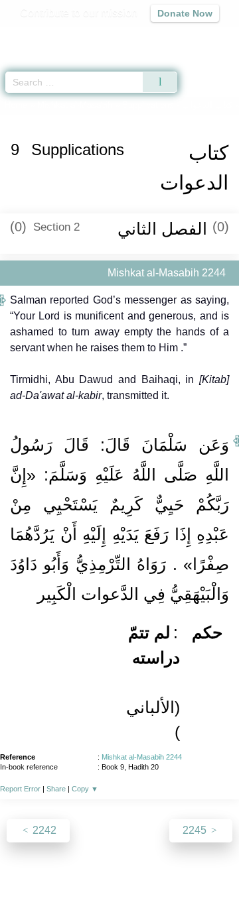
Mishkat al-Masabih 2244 (142, 757)
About (23, 877)
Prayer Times (147, 36)
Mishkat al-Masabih (74, 105)
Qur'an (43, 36)
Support (99, 877)
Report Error (20, 789)
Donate (119, 893)
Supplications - (177, 105)
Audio (200, 36)
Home (16, 105)
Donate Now (184, 13)
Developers (152, 877)
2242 (43, 830)
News (58, 877)
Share (56, 789)
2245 (196, 830)
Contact (206, 877)
